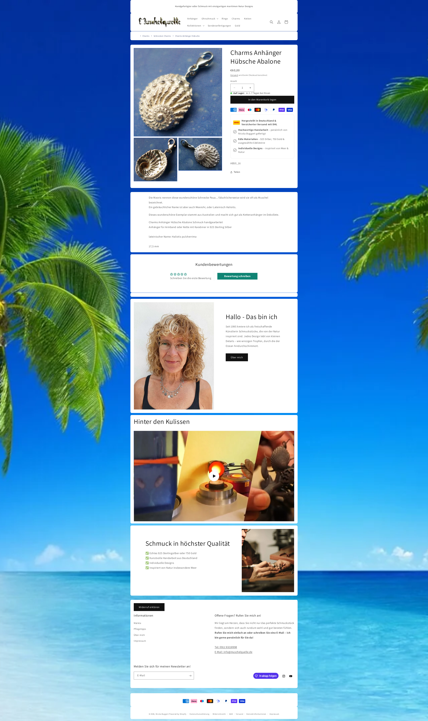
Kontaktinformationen (256, 714)
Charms (145, 36)
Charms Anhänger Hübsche (187, 36)
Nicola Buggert (162, 714)
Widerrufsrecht (219, 714)
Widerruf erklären (149, 607)
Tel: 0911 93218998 (226, 647)
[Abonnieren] (190, 676)
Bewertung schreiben (237, 276)
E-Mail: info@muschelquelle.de (233, 652)
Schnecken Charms (162, 36)
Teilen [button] (237, 171)
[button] (210, 18)
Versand (234, 75)
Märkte (137, 623)
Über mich (237, 357)
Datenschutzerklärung (199, 714)
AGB (231, 714)
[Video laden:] (214, 476)
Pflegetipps (140, 629)
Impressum (140, 640)
